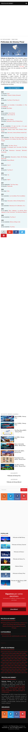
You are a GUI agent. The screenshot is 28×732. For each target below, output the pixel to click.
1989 (5, 658)
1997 (3, 657)
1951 (7, 667)
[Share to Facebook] (16, 232)
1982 (3, 660)
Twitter (10, 498)
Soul (8, 93)
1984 (22, 658)
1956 (15, 665)
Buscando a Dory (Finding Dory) (14, 121)
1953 (26, 665)
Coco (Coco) (12, 113)
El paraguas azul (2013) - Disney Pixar (20, 458)
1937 (3, 671)
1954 (22, 665)
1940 (19, 669)
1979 (14, 660)
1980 (10, 660)
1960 (2, 665)
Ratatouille (9, 186)
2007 (21, 653)
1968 (26, 662)
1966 (7, 664)
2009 (14, 653)
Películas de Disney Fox (14, 475)
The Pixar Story (14, 184)
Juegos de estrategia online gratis (10, 690)
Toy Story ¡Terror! (13, 145)
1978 (17, 660)
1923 (26, 672)
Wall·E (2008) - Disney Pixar (20, 417)
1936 (7, 671)
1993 (17, 657)
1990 (2, 658)
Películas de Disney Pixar (19, 573)
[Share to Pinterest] (4, 235)
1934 (14, 671)
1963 (17, 664)
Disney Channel (11, 622)
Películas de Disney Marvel (14, 482)
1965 (10, 664)
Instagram (24, 498)
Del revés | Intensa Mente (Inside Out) (17, 132)
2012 (4, 653)
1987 (12, 658)
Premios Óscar (11, 626)
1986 (15, 658)
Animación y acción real (20, 636)
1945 (2, 669)
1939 (22, 669)
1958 (9, 665)
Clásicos (4, 626)
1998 (26, 655)
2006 (24, 653)
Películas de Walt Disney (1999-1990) (19, 581)
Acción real (10, 636)
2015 (19, 651)
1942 (12, 669)
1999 (22, 655)
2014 (22, 651)
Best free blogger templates (16, 727)
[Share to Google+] (10, 232)
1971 (15, 662)
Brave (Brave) (10, 160)
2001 (15, 655)
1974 (5, 662)
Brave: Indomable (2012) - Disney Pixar (20, 444)
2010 (10, 653)
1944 (5, 669)
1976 (24, 660)
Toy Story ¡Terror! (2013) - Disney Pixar (20, 465)
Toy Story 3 (10, 170)
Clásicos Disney (19, 566)
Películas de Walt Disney (19, 537)
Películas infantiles (13, 687)
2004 (5, 655)
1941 (15, 669)
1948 (17, 667)
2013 (26, 651)
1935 (10, 671)
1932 (21, 671)
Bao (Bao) (9, 108)
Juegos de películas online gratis (15, 689)
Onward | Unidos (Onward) (14, 95)
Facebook (17, 498)
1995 (10, 657)
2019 (5, 651)
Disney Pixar (15, 39)
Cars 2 (8, 165)
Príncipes (14, 628)
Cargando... (4, 643)
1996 (7, 657)
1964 (14, 664)
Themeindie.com (5, 727)
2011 (7, 653)
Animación (4, 636)
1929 (5, 672)
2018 (9, 651)
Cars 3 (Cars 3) (11, 114)
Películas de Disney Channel (19, 544)
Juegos (17, 626)
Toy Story (21, 66)
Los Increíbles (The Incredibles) (17, 196)
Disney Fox (24, 622)
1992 (21, 657)
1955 (19, 665)
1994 (14, 657)
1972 (12, 662)
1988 (9, 658)
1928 (9, 672)
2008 (17, 653)
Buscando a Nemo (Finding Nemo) (16, 200)
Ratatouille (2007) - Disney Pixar (20, 451)
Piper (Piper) (10, 119)
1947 (21, 667)
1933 (17, 671)
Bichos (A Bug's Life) (15, 222)
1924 (22, 672)
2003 (9, 655)
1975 (2, 662)
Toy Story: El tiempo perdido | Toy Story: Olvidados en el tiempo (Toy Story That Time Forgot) (14, 139)
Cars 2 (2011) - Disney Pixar (20, 424)
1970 (19, 662)
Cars (8, 191)
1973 (9, 662)
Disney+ (18, 622)
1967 (3, 664)
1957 (12, 665)
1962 (21, 664)
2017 (12, 651)
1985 (19, 658)
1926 (15, 672)
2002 (12, 655)
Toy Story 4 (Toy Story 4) (13, 100)
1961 (24, 664)
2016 (15, 651)
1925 (19, 672)
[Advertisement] (14, 21)
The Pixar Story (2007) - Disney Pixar (20, 431)
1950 (10, 667)
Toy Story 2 (13, 217)
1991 (24, 657)
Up (8, 174)
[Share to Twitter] (22, 232)
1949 (14, 667)
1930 (2, 672)
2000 (19, 655)
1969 (22, 662)
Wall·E (8, 179)
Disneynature (21, 624)
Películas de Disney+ (19, 551)
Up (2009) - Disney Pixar (19, 437)
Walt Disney (4, 622)
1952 (3, 667)
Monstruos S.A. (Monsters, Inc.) (17, 205)
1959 (5, 665)
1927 (12, 672)
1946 (24, 667)
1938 (26, 669)
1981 (7, 660)
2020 (2, 651)
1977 (21, 660)
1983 (26, 658)
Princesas (22, 626)
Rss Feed (4, 498)
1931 (24, 671)
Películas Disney (7, 3)
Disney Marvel (13, 624)
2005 (2, 655)
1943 (9, 669)
